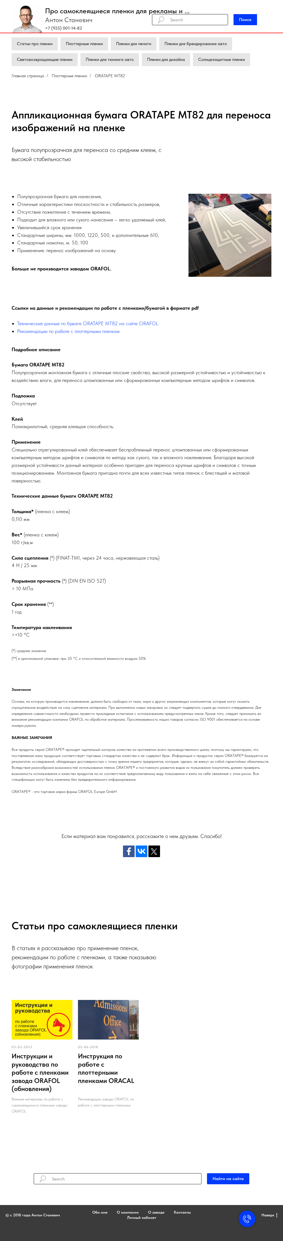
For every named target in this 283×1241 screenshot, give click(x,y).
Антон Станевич (68, 20)
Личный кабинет (141, 1217)
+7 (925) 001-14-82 (63, 28)
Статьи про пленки (35, 43)
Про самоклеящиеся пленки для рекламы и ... (117, 10)
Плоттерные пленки (84, 43)
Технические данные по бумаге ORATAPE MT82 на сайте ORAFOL (87, 323)
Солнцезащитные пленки (221, 59)
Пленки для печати (133, 43)
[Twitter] (154, 851)
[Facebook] (129, 851)
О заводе (156, 1212)
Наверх (267, 1215)
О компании (128, 1212)
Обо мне (100, 1212)
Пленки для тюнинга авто (110, 59)
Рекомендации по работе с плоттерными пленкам (68, 331)
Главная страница (28, 75)
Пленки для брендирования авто (195, 43)
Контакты (182, 1212)
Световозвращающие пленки (44, 59)
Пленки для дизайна (166, 59)
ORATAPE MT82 (110, 75)
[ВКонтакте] (141, 851)
